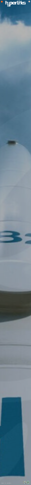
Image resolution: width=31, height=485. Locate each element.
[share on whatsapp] (10, 483)
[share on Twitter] (5, 483)
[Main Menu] (1, 1)
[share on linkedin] (7, 483)
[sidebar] (29, 1)
